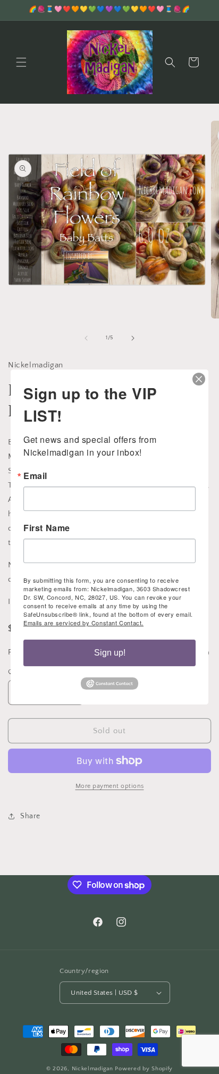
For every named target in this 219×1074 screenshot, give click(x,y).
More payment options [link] (109, 786)
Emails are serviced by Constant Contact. (83, 622)
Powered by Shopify (144, 1068)
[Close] (198, 379)
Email (35, 476)
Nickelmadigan (93, 1068)
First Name (46, 528)
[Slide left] (86, 338)
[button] (21, 62)
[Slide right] (133, 338)
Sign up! (109, 652)
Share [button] (30, 816)
